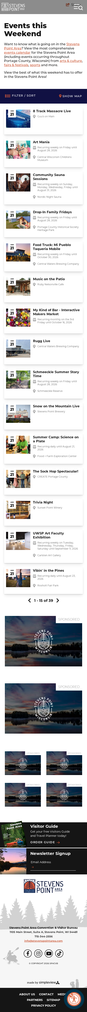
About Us (27, 994)
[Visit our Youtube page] (49, 953)
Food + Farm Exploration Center (57, 456)
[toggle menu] (78, 7)
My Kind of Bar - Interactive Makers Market (56, 312)
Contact (46, 994)
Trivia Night (43, 502)
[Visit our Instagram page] (38, 953)
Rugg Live (41, 341)
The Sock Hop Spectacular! (55, 471)
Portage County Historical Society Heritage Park (58, 228)
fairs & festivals (16, 65)
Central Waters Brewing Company (58, 263)
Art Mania (41, 142)
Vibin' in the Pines (48, 570)
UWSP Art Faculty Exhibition (48, 535)
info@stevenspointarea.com (43, 941)
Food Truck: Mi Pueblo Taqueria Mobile (52, 247)
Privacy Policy (43, 1005)
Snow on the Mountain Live (56, 406)
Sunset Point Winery (49, 507)
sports (35, 65)
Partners (35, 1000)
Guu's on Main (45, 116)
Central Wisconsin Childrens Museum (54, 158)
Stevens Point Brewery (51, 411)
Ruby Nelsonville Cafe (50, 284)
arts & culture (71, 61)
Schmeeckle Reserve (50, 390)
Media (63, 994)
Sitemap (53, 1000)
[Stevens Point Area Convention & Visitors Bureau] (13, 7)
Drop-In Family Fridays (52, 212)
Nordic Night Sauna (49, 196)
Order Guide (42, 842)
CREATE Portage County (52, 476)
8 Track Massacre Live (52, 111)
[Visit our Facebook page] (28, 953)
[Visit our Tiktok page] (59, 953)
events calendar (17, 53)
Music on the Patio (49, 279)
